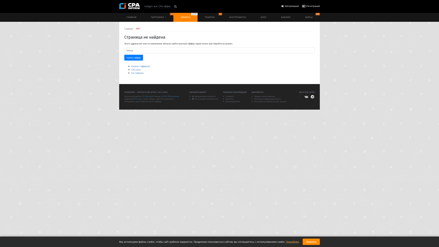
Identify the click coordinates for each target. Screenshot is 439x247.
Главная (131, 17)
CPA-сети (136, 69)
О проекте (230, 96)
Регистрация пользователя (206, 99)
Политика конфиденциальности (267, 99)
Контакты (230, 99)
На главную (137, 72)
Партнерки (162, 16)
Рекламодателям (233, 101)
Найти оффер (134, 57)
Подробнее (292, 241)
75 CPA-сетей (147, 96)
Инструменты (237, 17)
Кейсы (312, 16)
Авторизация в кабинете (205, 96)
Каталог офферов (140, 66)
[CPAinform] (129, 6)
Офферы (189, 16)
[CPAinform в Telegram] (312, 97)
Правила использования (264, 96)
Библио (285, 17)
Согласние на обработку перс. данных (270, 101)
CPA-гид (137, 99)
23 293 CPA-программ (170, 96)
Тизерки (213, 16)
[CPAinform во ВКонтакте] (306, 97)
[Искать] (175, 6)
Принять (311, 241)
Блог (263, 17)
